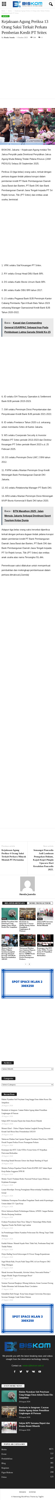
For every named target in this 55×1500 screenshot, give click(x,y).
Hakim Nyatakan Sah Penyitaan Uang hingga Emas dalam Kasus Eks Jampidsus (10, 924)
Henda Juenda (9, 37)
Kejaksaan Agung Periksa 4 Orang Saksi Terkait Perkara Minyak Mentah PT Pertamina (14, 855)
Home (3, 11)
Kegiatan (5, 1468)
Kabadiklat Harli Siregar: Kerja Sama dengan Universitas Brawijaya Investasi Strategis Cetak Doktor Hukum (26, 1295)
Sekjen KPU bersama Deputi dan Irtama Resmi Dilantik (45, 923)
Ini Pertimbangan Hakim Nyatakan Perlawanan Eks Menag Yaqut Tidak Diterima (27, 1234)
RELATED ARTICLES (15, 903)
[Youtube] (40, 1372)
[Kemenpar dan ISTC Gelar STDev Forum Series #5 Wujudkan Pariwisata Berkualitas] (45, 940)
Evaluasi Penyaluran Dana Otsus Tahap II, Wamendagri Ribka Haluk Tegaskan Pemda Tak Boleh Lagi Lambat (26, 1223)
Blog (4, 1463)
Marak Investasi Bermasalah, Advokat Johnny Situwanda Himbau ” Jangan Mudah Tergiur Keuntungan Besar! (26, 1274)
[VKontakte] (34, 1372)
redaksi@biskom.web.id (33, 1365)
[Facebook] (15, 1372)
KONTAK (32, 1492)
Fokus (4, 1477)
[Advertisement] (27, 69)
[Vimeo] (28, 1372)
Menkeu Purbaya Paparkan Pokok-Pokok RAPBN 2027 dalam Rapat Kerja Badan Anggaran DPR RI (27, 1169)
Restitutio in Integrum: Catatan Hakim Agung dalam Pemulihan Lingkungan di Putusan (27, 926)
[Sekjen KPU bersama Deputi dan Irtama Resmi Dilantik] (45, 914)
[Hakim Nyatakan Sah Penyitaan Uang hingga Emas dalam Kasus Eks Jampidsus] (10, 914)
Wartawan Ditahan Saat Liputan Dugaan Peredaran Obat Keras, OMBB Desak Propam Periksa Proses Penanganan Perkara (27, 953)
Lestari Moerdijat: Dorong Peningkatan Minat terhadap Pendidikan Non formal (27, 1191)
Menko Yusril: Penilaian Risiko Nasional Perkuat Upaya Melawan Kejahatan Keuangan (26, 1180)
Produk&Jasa (7, 1458)
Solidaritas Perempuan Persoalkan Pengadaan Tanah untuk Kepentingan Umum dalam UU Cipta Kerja (27, 1202)
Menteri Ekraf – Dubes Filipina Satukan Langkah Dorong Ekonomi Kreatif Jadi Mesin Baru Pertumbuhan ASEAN (9, 953)
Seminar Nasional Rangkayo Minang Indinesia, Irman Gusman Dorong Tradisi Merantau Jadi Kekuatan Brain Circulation (27, 1284)
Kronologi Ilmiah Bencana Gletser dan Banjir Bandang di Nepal (25, 1161)
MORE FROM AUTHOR (40, 903)
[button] (50, 4)
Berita (10, 11)
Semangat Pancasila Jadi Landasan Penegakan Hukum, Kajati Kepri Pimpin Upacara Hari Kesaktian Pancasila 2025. (43, 860)
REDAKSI (22, 1492)
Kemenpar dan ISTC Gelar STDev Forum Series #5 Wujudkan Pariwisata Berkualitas (44, 951)
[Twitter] (21, 1372)
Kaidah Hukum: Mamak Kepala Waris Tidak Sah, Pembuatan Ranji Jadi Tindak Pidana (27, 1245)
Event (4, 1454)
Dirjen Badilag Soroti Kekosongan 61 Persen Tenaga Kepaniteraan (26, 1254)
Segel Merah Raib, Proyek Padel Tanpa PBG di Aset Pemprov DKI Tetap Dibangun (26, 1263)
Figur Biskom (7, 1472)
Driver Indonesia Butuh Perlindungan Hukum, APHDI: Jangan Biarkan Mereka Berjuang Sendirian (27, 1212)
